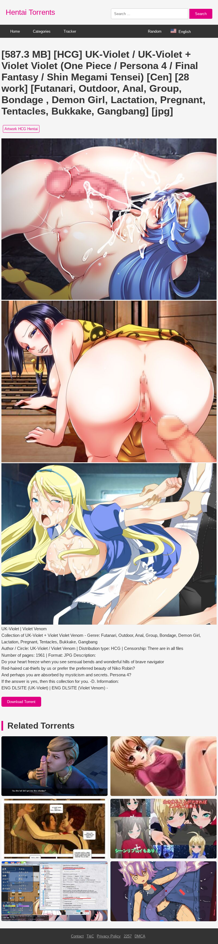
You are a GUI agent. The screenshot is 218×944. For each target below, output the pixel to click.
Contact (77, 936)
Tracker (70, 31)
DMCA (140, 936)
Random (155, 31)
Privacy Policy (109, 936)
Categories (42, 31)
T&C (90, 936)
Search (201, 14)
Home (15, 31)
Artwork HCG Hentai (21, 129)
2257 (128, 936)
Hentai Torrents (30, 12)
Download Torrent (21, 702)
